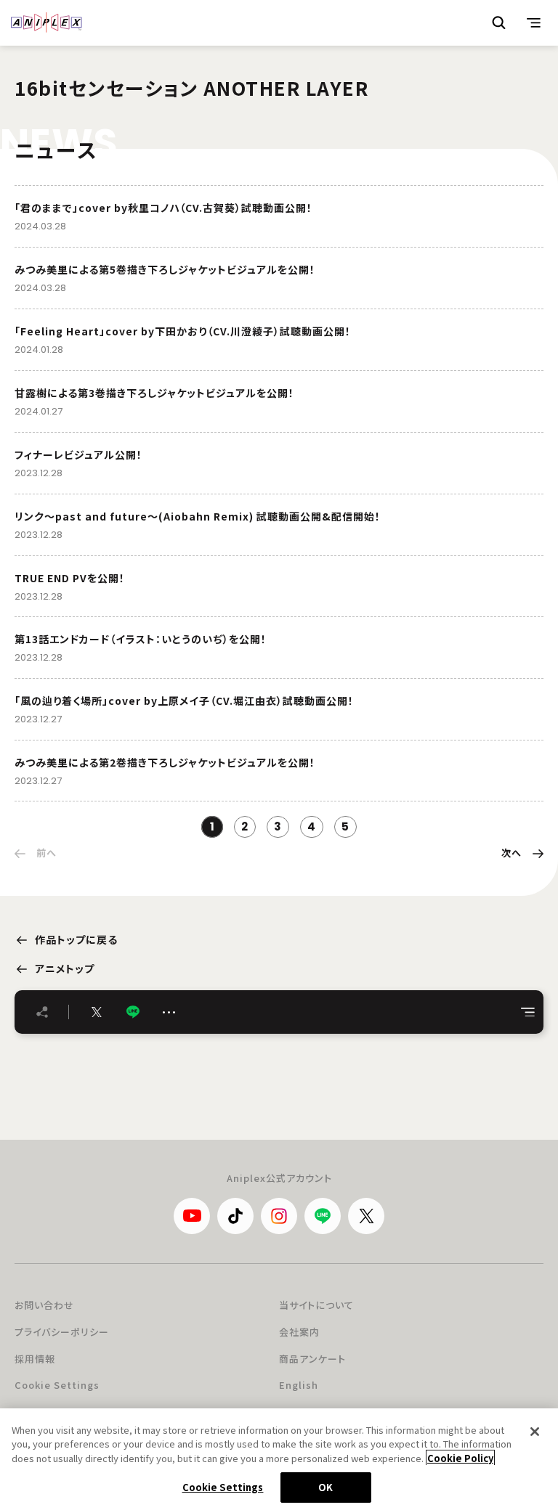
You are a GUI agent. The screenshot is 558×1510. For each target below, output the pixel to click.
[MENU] (534, 22)
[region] (279, 1459)
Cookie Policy (460, 1458)
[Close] (535, 1432)
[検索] (499, 22)
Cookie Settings (57, 1385)
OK (325, 1487)
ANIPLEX (46, 22)
